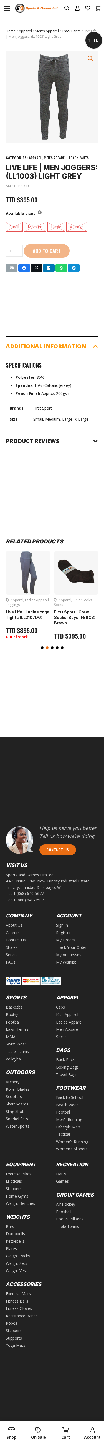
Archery (12, 1081)
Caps (60, 1007)
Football (13, 1022)
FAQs (11, 962)
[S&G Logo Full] (36, 8)
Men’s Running (69, 1119)
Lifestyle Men (68, 1127)
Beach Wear (67, 1104)
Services (13, 954)
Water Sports (17, 1126)
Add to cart (47, 250)
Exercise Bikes (18, 1174)
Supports (14, 1338)
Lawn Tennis (17, 1029)
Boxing (12, 1014)
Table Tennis (17, 1051)
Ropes (11, 1323)
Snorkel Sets (17, 1118)
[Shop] (11, 1430)
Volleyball (14, 1059)
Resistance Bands (22, 1315)
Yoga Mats (15, 1345)
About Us (14, 925)
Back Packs (66, 1059)
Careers (13, 932)
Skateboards (17, 1104)
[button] (42, 647)
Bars (10, 1226)
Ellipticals (14, 1181)
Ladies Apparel (37, 600)
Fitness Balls (17, 1301)
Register (63, 932)
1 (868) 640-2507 (28, 899)
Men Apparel (67, 1029)
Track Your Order (71, 947)
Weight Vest (16, 1270)
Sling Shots (16, 1111)
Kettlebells (15, 1241)
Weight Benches (20, 1203)
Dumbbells (15, 1233)
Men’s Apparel (47, 31)
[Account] (92, 1430)
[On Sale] (38, 1430)
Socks (58, 604)
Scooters (14, 1096)
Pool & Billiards (69, 1219)
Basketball (15, 1007)
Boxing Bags (67, 1067)
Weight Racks (18, 1255)
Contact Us (16, 939)
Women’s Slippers (72, 1149)
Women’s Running (72, 1141)
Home (11, 31)
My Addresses (68, 954)
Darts (61, 1174)
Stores (11, 947)
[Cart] (97, 8)
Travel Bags (66, 1074)
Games (62, 1181)
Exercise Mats (18, 1293)
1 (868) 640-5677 (28, 893)
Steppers (14, 1188)
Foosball (63, 1211)
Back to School (69, 1097)
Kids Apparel (67, 1014)
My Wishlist (66, 962)
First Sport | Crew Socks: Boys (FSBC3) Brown (74, 617)
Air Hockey (65, 1204)
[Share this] (24, 268)
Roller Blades (17, 1089)
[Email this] (11, 268)
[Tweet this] (36, 268)
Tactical (63, 1134)
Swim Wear (16, 1044)
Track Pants (71, 31)
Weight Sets (16, 1263)
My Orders (65, 939)
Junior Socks (82, 600)
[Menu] (7, 8)
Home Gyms (17, 1196)
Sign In (62, 925)
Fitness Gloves (19, 1308)
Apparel (25, 31)
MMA (11, 1036)
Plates (11, 1248)
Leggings (13, 604)
